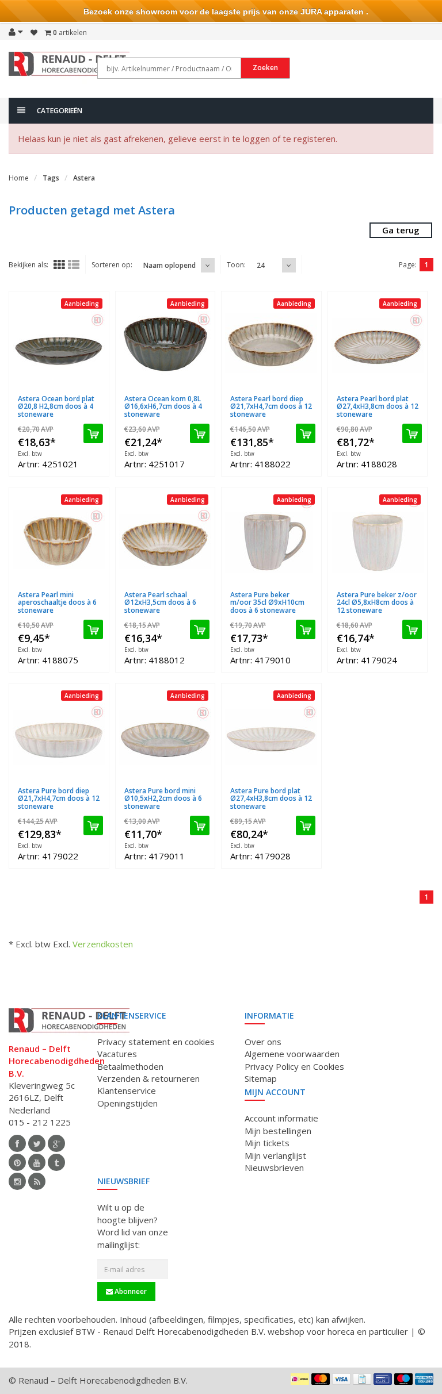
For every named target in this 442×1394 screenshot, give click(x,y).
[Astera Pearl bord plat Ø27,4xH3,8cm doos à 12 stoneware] (378, 343)
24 (261, 265)
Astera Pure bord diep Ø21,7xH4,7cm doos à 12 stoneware (59, 798)
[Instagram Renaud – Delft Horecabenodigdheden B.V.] (17, 1181)
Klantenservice (126, 1090)
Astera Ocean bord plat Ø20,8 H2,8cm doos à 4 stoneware (56, 406)
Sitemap (261, 1078)
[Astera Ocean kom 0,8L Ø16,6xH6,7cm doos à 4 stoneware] (165, 343)
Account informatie (281, 1118)
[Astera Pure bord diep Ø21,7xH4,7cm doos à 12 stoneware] (59, 735)
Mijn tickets (267, 1143)
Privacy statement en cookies (156, 1041)
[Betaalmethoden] (300, 1379)
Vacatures (117, 1053)
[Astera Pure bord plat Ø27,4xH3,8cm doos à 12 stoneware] (271, 735)
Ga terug (401, 230)
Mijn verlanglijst (275, 1155)
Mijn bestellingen (278, 1130)
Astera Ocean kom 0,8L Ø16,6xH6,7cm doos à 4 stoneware (163, 406)
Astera (84, 178)
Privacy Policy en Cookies (294, 1066)
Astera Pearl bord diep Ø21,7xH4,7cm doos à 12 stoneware (271, 406)
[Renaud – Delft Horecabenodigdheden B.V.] (69, 68)
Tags (51, 178)
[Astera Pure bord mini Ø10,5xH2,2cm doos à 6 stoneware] (165, 735)
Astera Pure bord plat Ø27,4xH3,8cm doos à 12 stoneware (271, 798)
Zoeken (265, 67)
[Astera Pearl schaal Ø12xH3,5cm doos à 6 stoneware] (165, 539)
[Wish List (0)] (34, 32)
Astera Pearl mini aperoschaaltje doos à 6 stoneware (57, 602)
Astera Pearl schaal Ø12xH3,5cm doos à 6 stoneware (160, 602)
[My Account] (16, 31)
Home (19, 178)
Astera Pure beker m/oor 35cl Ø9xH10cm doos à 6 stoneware (267, 602)
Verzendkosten (103, 944)
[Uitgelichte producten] (36, 1181)
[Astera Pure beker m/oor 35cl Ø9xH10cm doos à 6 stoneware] (271, 539)
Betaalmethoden (130, 1066)
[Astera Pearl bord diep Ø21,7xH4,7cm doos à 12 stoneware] (271, 343)
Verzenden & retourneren (148, 1078)
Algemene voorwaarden (292, 1053)
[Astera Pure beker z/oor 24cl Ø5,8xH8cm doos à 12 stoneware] (378, 539)
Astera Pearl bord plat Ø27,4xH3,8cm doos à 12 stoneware (377, 406)
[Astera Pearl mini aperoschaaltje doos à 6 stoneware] (59, 539)
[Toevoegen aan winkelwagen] (93, 433)
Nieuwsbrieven (274, 1167)
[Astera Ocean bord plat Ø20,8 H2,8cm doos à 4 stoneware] (59, 343)
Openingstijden (127, 1103)
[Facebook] (17, 1143)
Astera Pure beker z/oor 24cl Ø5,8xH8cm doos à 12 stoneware (377, 602)
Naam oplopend (169, 265)
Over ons (263, 1041)
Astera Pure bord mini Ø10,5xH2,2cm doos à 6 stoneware (163, 798)
